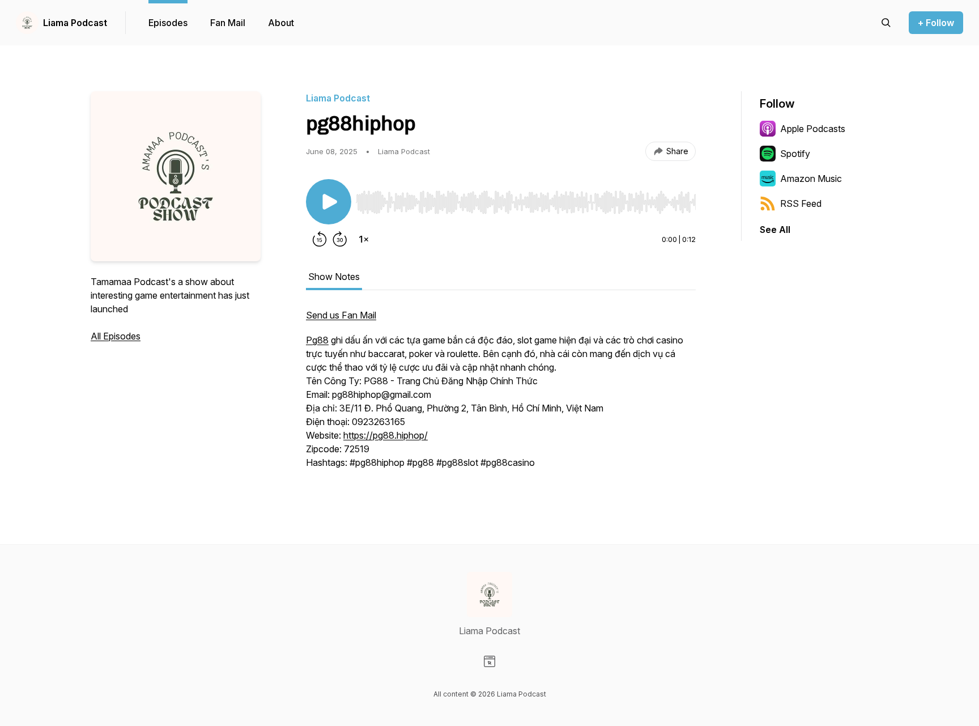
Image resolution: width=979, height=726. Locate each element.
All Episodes (116, 336)
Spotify (795, 153)
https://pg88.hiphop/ (385, 435)
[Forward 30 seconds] (340, 239)
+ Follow (936, 22)
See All (775, 229)
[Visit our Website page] (489, 661)
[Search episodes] (886, 22)
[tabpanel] (501, 394)
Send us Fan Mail (341, 315)
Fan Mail (227, 22)
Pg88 (317, 340)
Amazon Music (811, 178)
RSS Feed (800, 203)
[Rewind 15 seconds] (319, 239)
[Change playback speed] (363, 239)
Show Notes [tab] (334, 276)
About (281, 22)
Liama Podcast (75, 22)
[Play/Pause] (328, 201)
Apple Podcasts (812, 128)
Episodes (168, 22)
